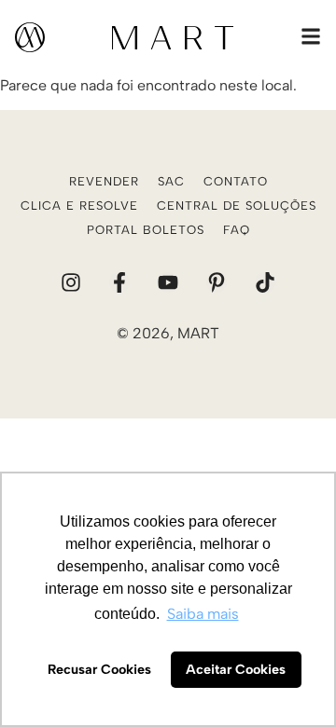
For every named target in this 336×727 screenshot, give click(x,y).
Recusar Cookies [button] (99, 669)
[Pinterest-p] (216, 282)
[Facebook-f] (119, 282)
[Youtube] (168, 282)
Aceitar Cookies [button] (236, 669)
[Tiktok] (265, 282)
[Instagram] (71, 282)
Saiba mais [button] (203, 614)
